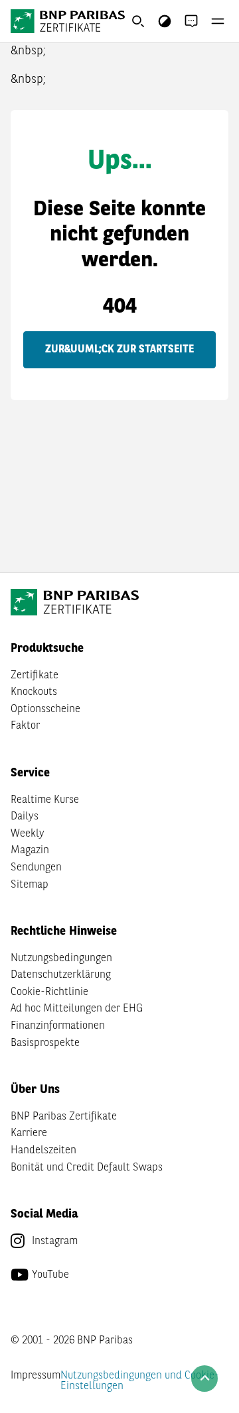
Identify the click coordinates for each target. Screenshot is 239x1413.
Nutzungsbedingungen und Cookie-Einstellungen (139, 1381)
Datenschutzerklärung (61, 975)
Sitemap (29, 885)
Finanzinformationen (58, 1026)
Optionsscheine (45, 709)
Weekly (27, 834)
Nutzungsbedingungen (61, 958)
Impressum (35, 1376)
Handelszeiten (43, 1150)
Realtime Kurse (45, 800)
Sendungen (36, 868)
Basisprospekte (45, 1043)
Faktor (25, 726)
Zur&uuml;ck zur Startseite (119, 349)
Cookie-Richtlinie (49, 992)
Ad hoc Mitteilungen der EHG (77, 1009)
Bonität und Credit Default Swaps (87, 1168)
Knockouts (34, 692)
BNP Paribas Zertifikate (64, 1117)
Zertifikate (34, 675)
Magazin (30, 850)
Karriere (29, 1133)
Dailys (25, 816)
